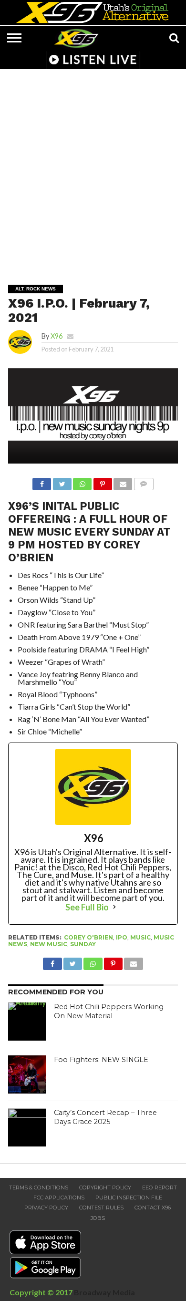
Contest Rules (101, 1207)
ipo (121, 937)
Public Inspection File (128, 1197)
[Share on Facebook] (41, 481)
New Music (48, 944)
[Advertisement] (93, 170)
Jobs (98, 1218)
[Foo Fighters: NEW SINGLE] (27, 1074)
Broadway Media (104, 1292)
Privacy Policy (46, 1207)
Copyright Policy (105, 1187)
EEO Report (159, 1187)
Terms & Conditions (38, 1187)
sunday (83, 944)
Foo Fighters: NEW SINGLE (101, 1059)
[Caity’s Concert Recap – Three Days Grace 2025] (27, 1127)
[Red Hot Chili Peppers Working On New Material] (27, 1021)
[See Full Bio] (114, 907)
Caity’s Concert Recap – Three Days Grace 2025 (105, 1117)
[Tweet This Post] (61, 481)
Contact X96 (152, 1207)
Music (140, 937)
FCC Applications (58, 1197)
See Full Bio (87, 907)
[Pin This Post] (102, 481)
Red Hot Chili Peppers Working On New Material (109, 1011)
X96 (56, 336)
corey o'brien (88, 937)
